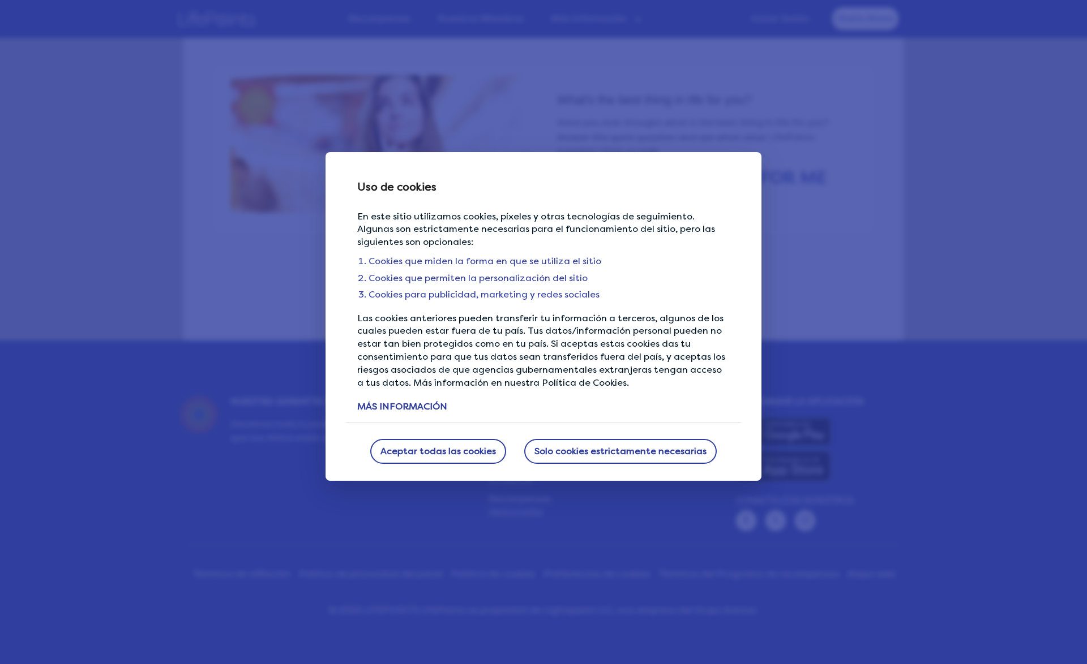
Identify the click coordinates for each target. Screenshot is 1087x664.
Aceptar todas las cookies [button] (438, 451)
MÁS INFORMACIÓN (402, 406)
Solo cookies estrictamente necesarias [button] (620, 451)
